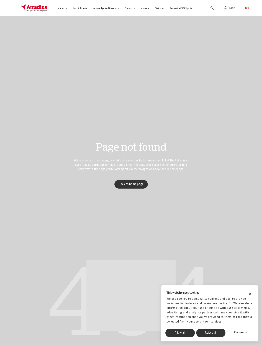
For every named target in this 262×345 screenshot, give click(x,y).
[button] (15, 8)
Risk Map (159, 8)
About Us (62, 8)
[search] (212, 8)
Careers (145, 8)
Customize (240, 332)
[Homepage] (34, 8)
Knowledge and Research (106, 8)
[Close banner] (250, 294)
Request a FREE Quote (181, 8)
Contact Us (130, 8)
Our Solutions (80, 8)
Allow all (180, 332)
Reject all (211, 332)
